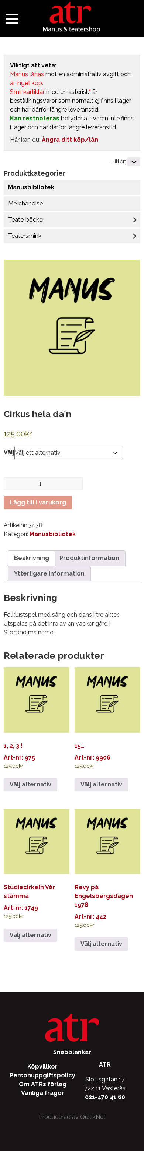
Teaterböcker (26, 219)
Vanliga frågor (42, 1093)
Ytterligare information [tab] (49, 573)
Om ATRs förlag (42, 1084)
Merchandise (25, 203)
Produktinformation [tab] (89, 558)
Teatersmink (24, 235)
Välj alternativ (30, 784)
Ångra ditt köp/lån (70, 139)
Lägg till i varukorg (38, 502)
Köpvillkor (42, 1066)
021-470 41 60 (105, 1097)
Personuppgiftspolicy (42, 1075)
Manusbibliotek (31, 187)
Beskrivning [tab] (31, 558)
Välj (9, 452)
